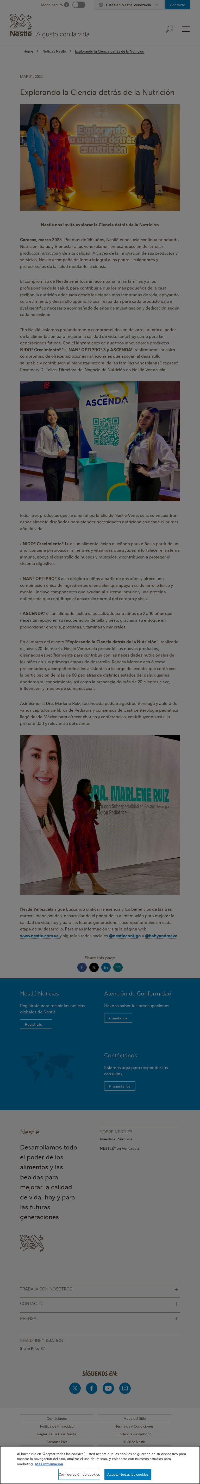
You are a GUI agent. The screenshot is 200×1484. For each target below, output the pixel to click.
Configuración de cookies (79, 1474)
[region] (100, 1465)
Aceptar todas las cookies (127, 1474)
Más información (49, 1463)
